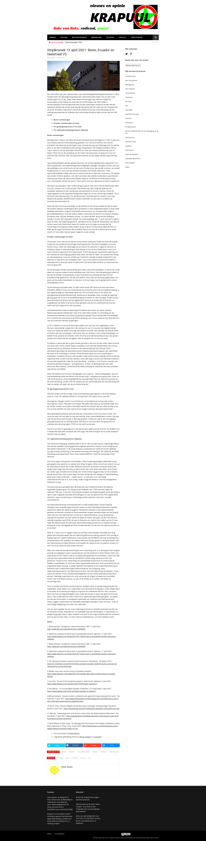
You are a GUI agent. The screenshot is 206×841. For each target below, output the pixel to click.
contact (83, 821)
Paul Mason (129, 150)
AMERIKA (72, 752)
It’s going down (130, 127)
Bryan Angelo (85, 737)
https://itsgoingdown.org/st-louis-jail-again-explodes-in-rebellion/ (71, 691)
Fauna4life (129, 110)
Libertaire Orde (130, 142)
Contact (122, 37)
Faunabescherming (132, 114)
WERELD (53, 37)
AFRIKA (64, 752)
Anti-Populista (130, 89)
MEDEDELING (96, 37)
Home (49, 834)
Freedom (128, 118)
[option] (111, 42)
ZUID (49, 754)
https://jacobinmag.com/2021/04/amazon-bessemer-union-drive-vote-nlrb (91, 708)
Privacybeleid (59, 834)
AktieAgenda (129, 85)
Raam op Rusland (131, 154)
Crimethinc (129, 97)
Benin (67, 758)
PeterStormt (75, 733)
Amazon (60, 758)
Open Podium (136, 37)
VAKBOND (103, 752)
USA (89, 758)
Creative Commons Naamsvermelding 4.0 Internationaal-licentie (129, 838)
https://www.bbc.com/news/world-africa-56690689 (66, 629)
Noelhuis (128, 146)
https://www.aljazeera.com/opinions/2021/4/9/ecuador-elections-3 (72, 684)
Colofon (110, 37)
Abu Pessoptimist (131, 80)
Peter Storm (51, 58)
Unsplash (97, 737)
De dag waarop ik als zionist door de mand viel (82, 42)
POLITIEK (64, 37)
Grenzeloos (129, 123)
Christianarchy (130, 93)
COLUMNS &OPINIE (84, 752)
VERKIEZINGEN (114, 752)
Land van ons (130, 137)
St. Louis (83, 758)
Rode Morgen (130, 163)
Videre (127, 167)
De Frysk (128, 101)
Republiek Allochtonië (132, 159)
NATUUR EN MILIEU (79, 37)
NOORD (94, 752)
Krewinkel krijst (130, 76)
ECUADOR (75, 758)
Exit (126, 106)
